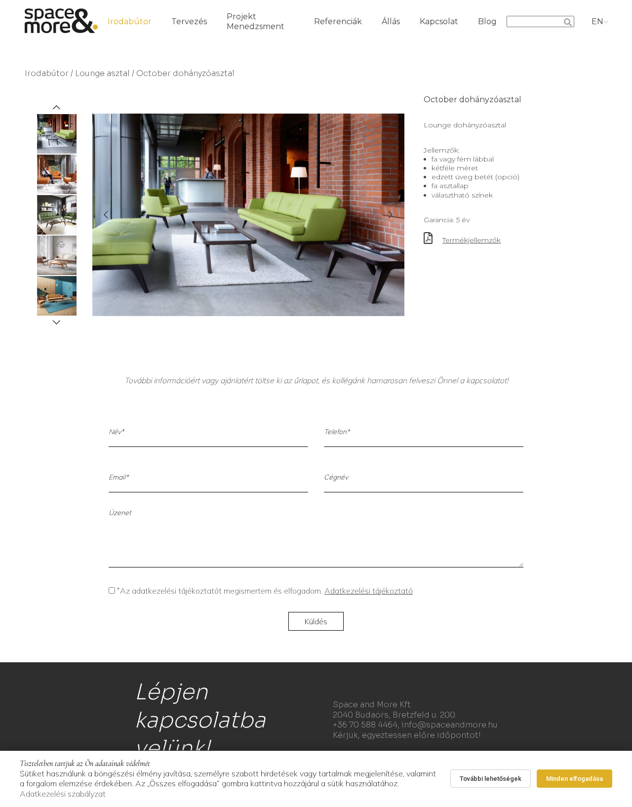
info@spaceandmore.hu (449, 725)
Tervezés (189, 21)
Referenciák (338, 21)
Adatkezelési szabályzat (63, 794)
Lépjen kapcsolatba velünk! (200, 720)
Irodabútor (130, 21)
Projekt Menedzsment (255, 22)
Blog (487, 21)
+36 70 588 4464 (365, 725)
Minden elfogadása (574, 778)
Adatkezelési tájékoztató (368, 591)
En (597, 21)
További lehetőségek (490, 778)
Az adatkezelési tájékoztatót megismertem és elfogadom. (265, 591)
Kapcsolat (439, 21)
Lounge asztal (102, 73)
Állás (391, 21)
